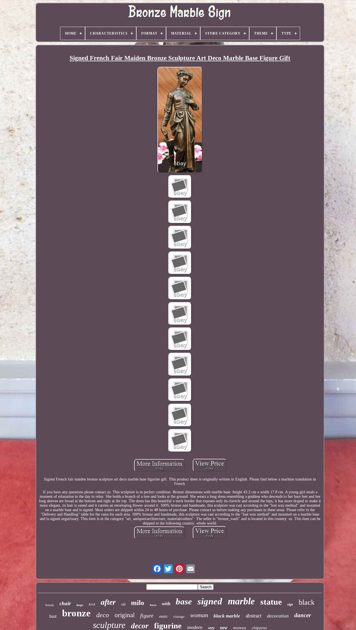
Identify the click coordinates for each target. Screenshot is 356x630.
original (125, 615)
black (307, 602)
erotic (163, 616)
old (123, 604)
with (166, 603)
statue (271, 601)
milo (137, 602)
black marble (227, 616)
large (79, 605)
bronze (76, 613)
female (49, 605)
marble (241, 601)
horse (153, 605)
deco (102, 615)
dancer (302, 615)
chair (65, 603)
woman (199, 615)
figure (147, 615)
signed (209, 601)
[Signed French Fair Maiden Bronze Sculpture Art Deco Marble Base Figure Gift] (180, 120)
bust (52, 616)
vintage (179, 616)
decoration (278, 616)
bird (92, 604)
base (184, 601)
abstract (253, 616)
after (108, 602)
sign (290, 604)
